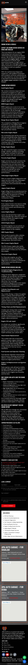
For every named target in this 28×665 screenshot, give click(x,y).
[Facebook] (3, 654)
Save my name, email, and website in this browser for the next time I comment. (14, 489)
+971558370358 (15, 558)
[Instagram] (11, 654)
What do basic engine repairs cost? (11, 465)
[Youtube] (7, 654)
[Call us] (24, 661)
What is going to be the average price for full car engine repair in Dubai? (13, 468)
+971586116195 (13, 598)
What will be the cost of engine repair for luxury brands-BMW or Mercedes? (13, 471)
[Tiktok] (15, 654)
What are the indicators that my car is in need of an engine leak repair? (13, 474)
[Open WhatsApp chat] (24, 657)
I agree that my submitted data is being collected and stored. (14, 500)
